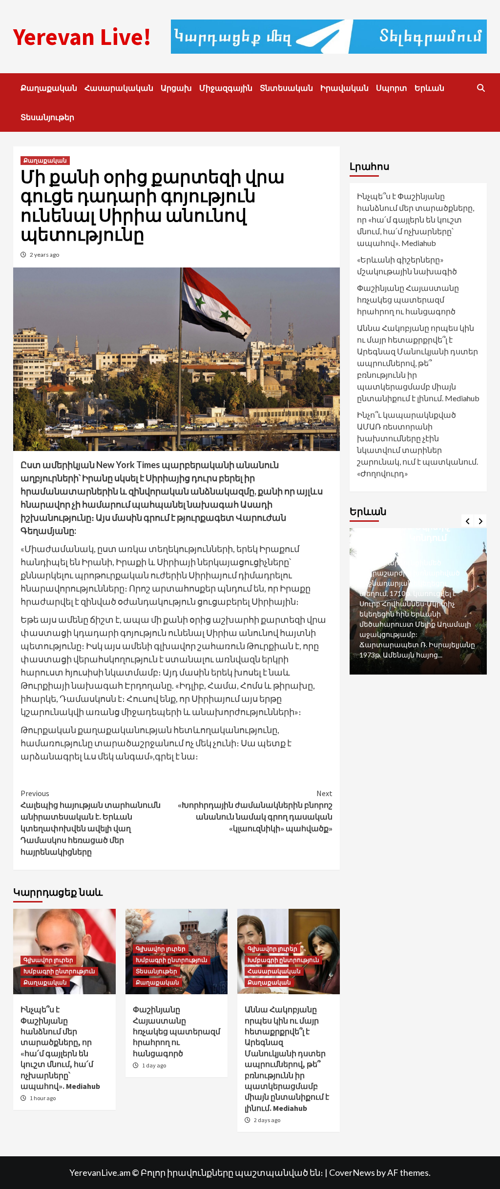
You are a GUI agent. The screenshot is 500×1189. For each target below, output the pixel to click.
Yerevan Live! (82, 36)
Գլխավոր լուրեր (48, 960)
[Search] (481, 88)
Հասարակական (118, 88)
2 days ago (267, 1120)
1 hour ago (43, 1098)
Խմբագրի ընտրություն (59, 971)
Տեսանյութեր (47, 117)
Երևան (429, 88)
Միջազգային (225, 88)
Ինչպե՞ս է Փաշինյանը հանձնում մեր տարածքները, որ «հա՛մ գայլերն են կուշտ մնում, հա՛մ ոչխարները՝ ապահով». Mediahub (415, 219)
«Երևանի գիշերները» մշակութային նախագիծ (407, 265)
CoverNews (352, 1172)
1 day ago (154, 1065)
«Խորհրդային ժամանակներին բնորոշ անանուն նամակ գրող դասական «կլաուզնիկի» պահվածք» (255, 810)
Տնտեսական (286, 88)
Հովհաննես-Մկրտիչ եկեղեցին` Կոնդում (404, 532)
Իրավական (344, 88)
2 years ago (44, 254)
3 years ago (382, 550)
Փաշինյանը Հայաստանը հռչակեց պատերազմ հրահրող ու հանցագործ (176, 1031)
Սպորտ (391, 88)
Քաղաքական (49, 88)
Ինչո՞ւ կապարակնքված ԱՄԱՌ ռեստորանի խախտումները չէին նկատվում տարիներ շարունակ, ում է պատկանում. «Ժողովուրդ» (417, 444)
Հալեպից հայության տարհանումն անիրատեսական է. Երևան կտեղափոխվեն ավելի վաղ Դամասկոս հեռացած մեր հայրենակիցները (91, 822)
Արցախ (176, 88)
